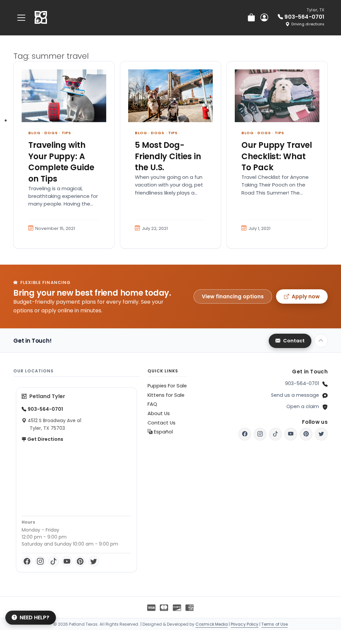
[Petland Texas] (41, 17)
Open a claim (302, 406)
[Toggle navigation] (21, 17)
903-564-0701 (302, 383)
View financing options (233, 296)
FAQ (152, 404)
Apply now (306, 296)
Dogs (51, 132)
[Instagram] (40, 561)
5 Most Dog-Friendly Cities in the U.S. (168, 156)
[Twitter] (93, 561)
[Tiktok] (275, 434)
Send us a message (295, 395)
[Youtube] (290, 434)
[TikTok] (53, 561)
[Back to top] (321, 340)
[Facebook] (27, 561)
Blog (34, 132)
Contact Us (161, 422)
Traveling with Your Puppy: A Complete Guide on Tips (61, 161)
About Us (159, 413)
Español (163, 431)
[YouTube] (67, 561)
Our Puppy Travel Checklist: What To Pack (276, 156)
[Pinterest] (80, 561)
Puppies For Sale (167, 385)
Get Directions (44, 439)
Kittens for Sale (166, 395)
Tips (66, 132)
